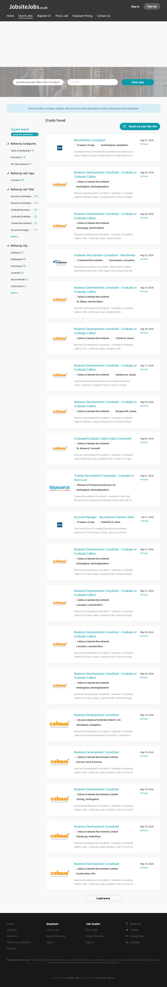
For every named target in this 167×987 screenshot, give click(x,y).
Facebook (135, 923)
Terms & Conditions (18, 942)
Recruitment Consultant (89, 140)
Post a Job (52, 929)
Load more (103, 898)
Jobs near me (112, 963)
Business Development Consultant (96, 714)
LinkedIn (135, 942)
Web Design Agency (104, 978)
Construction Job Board (60, 963)
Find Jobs (138, 82)
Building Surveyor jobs (107, 960)
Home (10, 923)
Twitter (134, 929)
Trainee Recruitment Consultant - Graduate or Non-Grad (104, 477)
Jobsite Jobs (72, 978)
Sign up (152, 6)
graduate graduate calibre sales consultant (25, 134)
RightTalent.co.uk (65, 960)
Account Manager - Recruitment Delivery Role (104, 517)
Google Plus (137, 936)
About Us (12, 936)
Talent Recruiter (151, 960)
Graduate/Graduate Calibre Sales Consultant (103, 438)
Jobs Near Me (49, 960)
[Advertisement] (83, 44)
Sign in (135, 6)
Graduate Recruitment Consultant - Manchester (105, 255)
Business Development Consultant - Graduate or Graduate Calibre (105, 174)
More (14, 236)
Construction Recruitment (131, 960)
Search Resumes (56, 936)
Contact (11, 929)
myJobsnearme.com (95, 963)
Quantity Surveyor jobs (85, 960)
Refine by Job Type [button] (22, 173)
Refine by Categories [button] (23, 143)
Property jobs (78, 963)
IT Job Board (36, 960)
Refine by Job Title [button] (22, 189)
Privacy (11, 948)
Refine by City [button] (19, 245)
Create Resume (95, 936)
